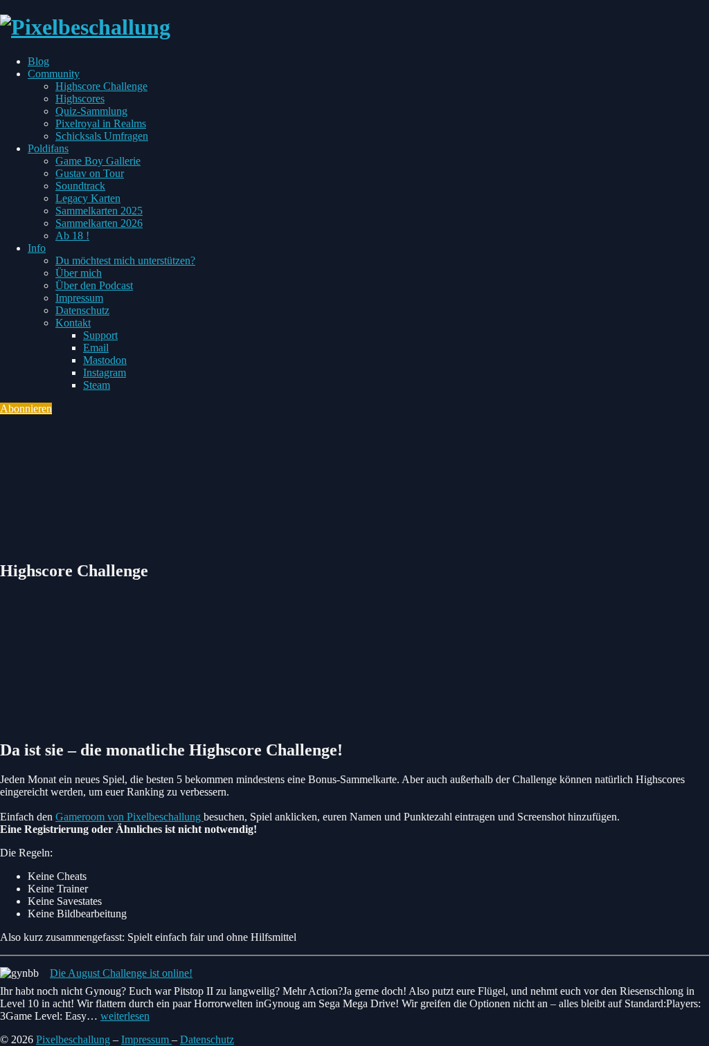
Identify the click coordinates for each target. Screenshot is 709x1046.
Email (96, 348)
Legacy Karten (87, 198)
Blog (38, 61)
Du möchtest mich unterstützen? (125, 260)
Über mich (78, 273)
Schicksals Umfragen (101, 136)
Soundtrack (80, 186)
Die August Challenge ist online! (121, 973)
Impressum (79, 298)
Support (100, 335)
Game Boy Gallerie (98, 161)
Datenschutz (82, 310)
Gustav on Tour (89, 173)
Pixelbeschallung (73, 1039)
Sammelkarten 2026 (99, 223)
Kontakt (73, 323)
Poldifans (48, 148)
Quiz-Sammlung (91, 111)
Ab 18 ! (72, 235)
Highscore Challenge (101, 86)
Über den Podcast (94, 285)
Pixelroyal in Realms (100, 123)
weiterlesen (125, 1016)
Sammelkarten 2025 (99, 211)
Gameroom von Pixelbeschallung (129, 817)
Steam (96, 385)
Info (37, 248)
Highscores (80, 98)
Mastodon (105, 360)
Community (54, 74)
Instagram (104, 372)
